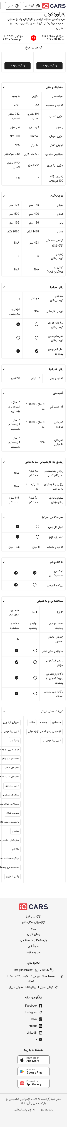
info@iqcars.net (23, 970)
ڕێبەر (33, 928)
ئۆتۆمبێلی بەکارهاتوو (33, 922)
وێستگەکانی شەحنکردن (33, 940)
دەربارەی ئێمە (33, 953)
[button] (33, 87)
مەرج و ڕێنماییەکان (25, 1110)
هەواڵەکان (33, 946)
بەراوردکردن (33, 934)
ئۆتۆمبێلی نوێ (33, 916)
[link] (34, 1059)
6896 (45, 970)
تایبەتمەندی (46, 1110)
